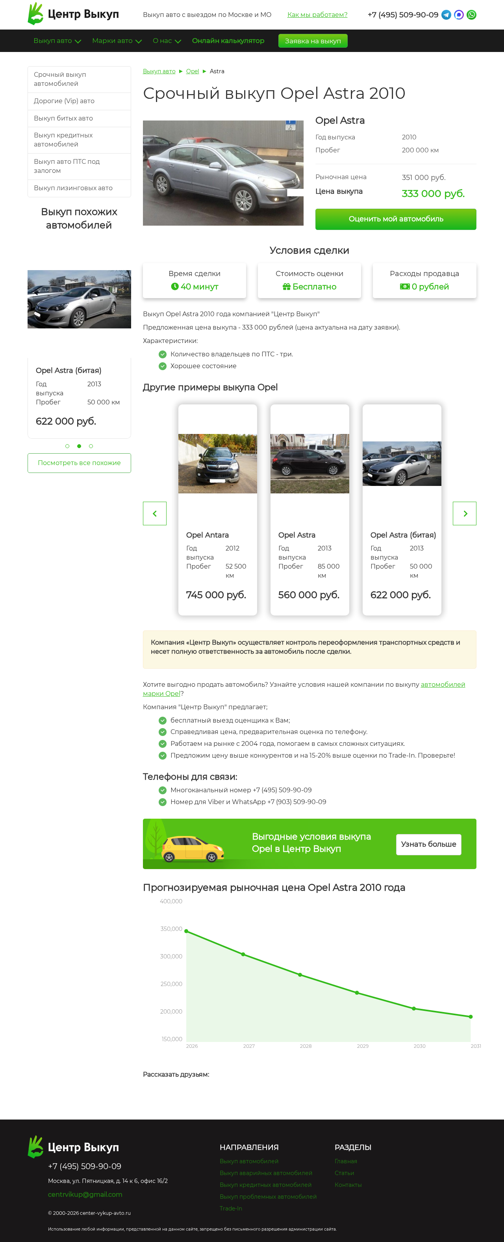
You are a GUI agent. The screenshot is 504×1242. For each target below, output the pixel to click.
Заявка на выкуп (313, 41)
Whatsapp (471, 15)
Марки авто (113, 40)
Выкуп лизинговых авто (73, 188)
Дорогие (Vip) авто (64, 101)
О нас (163, 40)
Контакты (348, 1184)
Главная (346, 1161)
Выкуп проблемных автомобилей (268, 1196)
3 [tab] (91, 446)
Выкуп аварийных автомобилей (266, 1173)
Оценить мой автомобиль (396, 219)
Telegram (446, 15)
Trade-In (231, 1208)
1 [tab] (67, 446)
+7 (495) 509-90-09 (403, 14)
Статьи (344, 1173)
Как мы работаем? (317, 15)
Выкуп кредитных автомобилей (266, 1184)
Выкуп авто (53, 40)
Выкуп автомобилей (249, 1161)
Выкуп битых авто (63, 118)
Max (459, 15)
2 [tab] (79, 446)
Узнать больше (428, 844)
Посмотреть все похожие (79, 463)
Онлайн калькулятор (228, 40)
